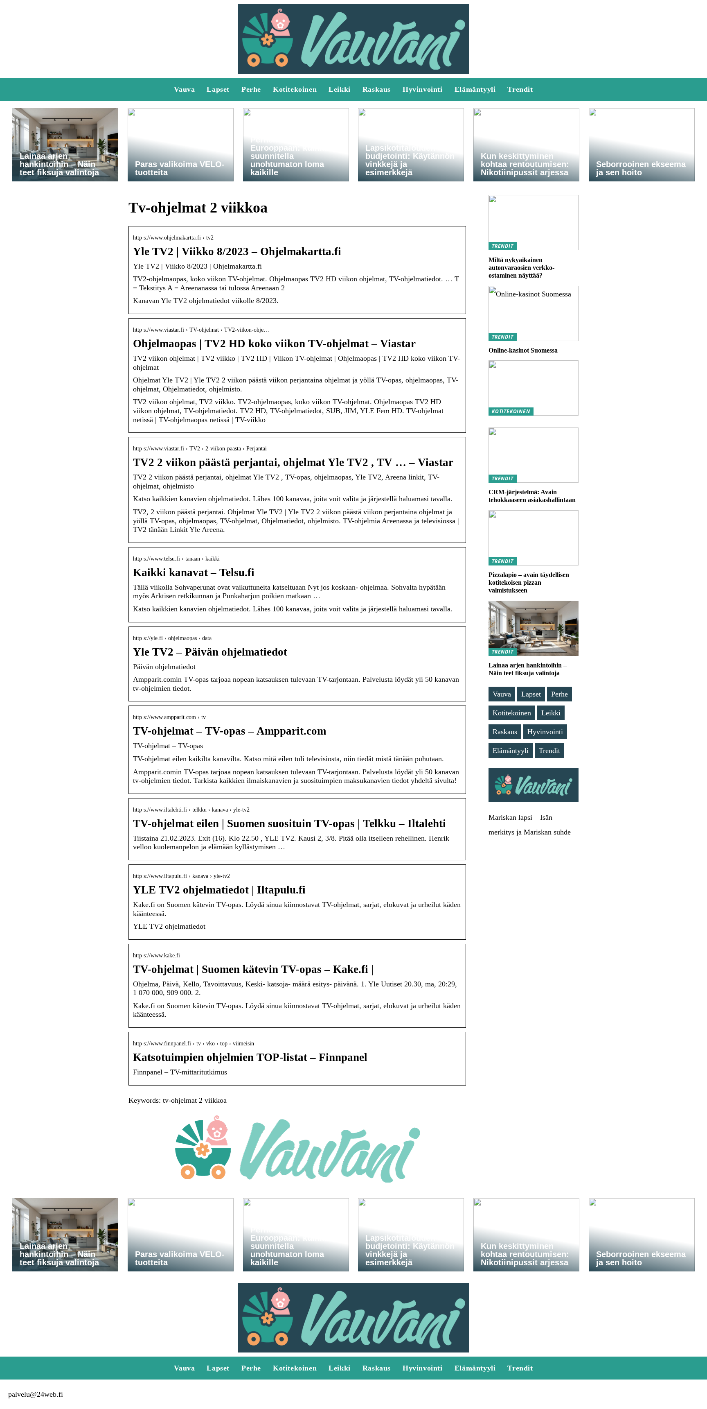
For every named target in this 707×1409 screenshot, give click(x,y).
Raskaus (377, 89)
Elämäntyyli (475, 89)
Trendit (520, 89)
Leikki (340, 89)
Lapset (218, 89)
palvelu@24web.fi (35, 1394)
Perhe (251, 89)
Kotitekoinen (295, 89)
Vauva (184, 89)
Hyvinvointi (423, 89)
